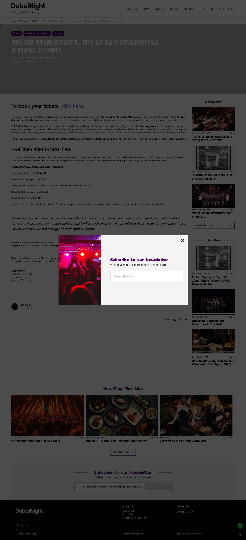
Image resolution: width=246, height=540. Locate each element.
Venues (174, 8)
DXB (203, 8)
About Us (131, 8)
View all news (121, 452)
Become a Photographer (135, 517)
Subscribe (154, 486)
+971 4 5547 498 (185, 512)
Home (14, 21)
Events (159, 8)
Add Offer (128, 514)
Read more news (203, 225)
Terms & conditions (133, 533)
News (146, 8)
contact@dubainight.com (190, 533)
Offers (188, 8)
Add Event (128, 511)
